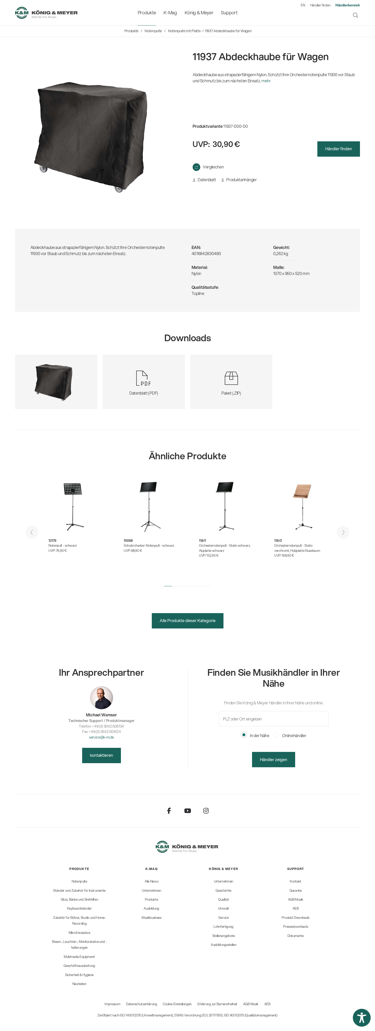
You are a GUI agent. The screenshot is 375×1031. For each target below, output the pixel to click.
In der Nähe (259, 735)
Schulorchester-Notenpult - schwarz (149, 545)
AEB (267, 1004)
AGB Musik (250, 1004)
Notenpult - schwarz (62, 545)
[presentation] (32, 532)
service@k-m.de (101, 737)
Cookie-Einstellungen (177, 1004)
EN (303, 5)
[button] (168, 586)
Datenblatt (206, 179)
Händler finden (320, 5)
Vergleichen (213, 167)
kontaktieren (101, 755)
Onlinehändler (294, 735)
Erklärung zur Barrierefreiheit (217, 1004)
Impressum (112, 1004)
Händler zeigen (273, 759)
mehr (266, 81)
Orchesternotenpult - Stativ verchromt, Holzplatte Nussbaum (297, 548)
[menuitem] (147, 12)
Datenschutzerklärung (141, 1004)
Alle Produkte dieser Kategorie (188, 620)
